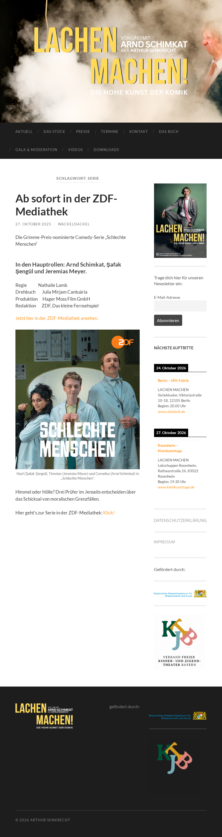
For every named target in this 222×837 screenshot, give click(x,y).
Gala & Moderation (36, 149)
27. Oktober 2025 (33, 224)
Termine (110, 131)
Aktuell (24, 131)
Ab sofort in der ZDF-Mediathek (66, 205)
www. (162, 487)
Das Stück (54, 131)
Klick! (109, 513)
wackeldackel (74, 224)
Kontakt (138, 131)
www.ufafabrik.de (171, 411)
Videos (75, 149)
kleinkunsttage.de (180, 487)
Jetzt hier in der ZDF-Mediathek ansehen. (56, 318)
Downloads (106, 149)
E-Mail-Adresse (167, 297)
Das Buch (169, 131)
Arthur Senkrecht (50, 820)
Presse (83, 131)
